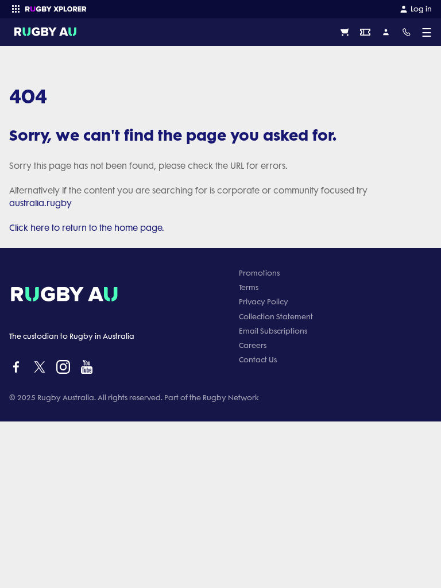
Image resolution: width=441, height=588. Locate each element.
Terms (248, 287)
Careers (252, 345)
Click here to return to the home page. (86, 228)
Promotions (259, 273)
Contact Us (258, 359)
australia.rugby (40, 203)
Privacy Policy (263, 301)
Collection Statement (276, 316)
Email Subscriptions (273, 331)
